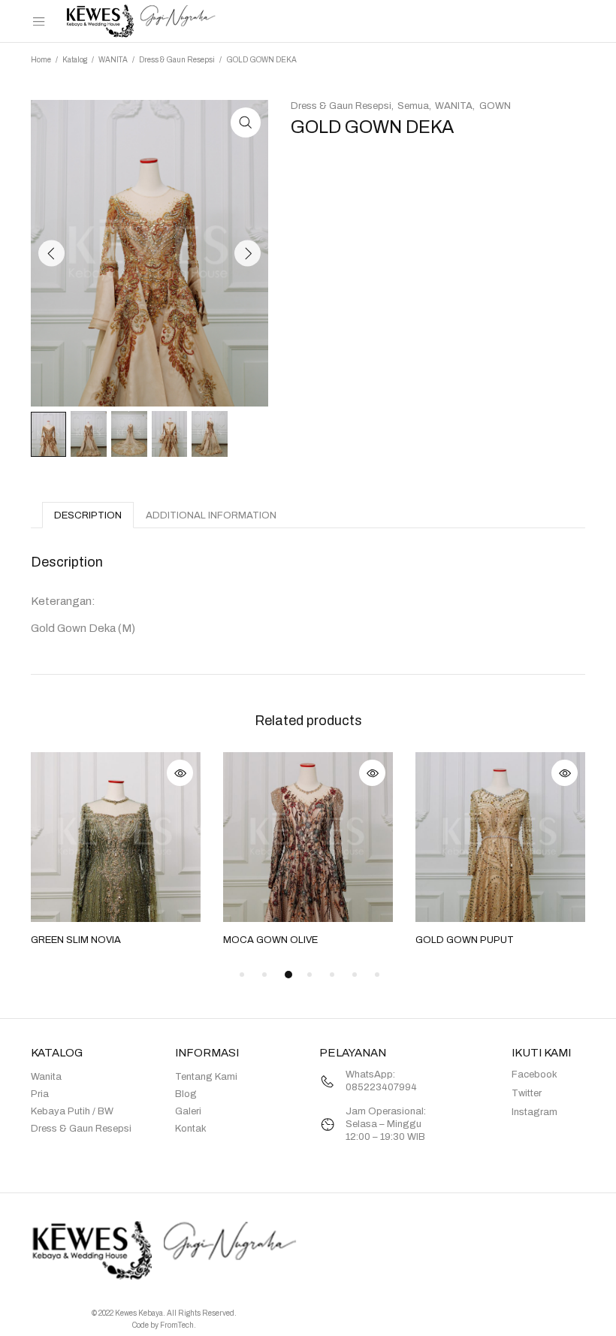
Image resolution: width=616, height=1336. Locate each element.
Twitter (527, 1093)
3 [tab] (288, 974)
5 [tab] (332, 974)
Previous (51, 253)
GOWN (495, 106)
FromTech (177, 1325)
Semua (413, 106)
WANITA (113, 60)
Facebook (534, 1074)
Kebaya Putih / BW (72, 1111)
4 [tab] (309, 974)
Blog (186, 1094)
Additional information (211, 515)
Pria (40, 1094)
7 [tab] (377, 974)
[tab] (88, 515)
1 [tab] (242, 974)
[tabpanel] (116, 850)
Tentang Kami (206, 1077)
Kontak (191, 1128)
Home (41, 60)
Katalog (74, 60)
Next (247, 253)
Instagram (534, 1112)
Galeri (188, 1111)
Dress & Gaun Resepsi (177, 60)
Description (88, 515)
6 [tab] (354, 974)
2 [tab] (264, 974)
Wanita (46, 1077)
